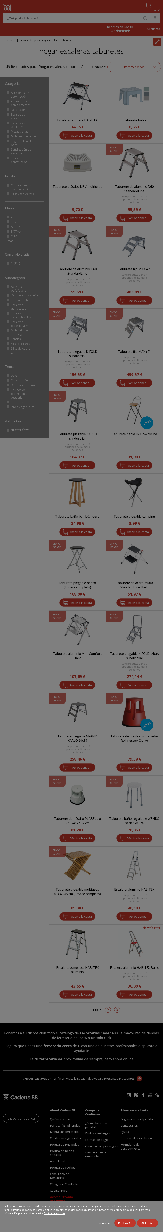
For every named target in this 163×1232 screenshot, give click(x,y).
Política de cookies (54, 1213)
